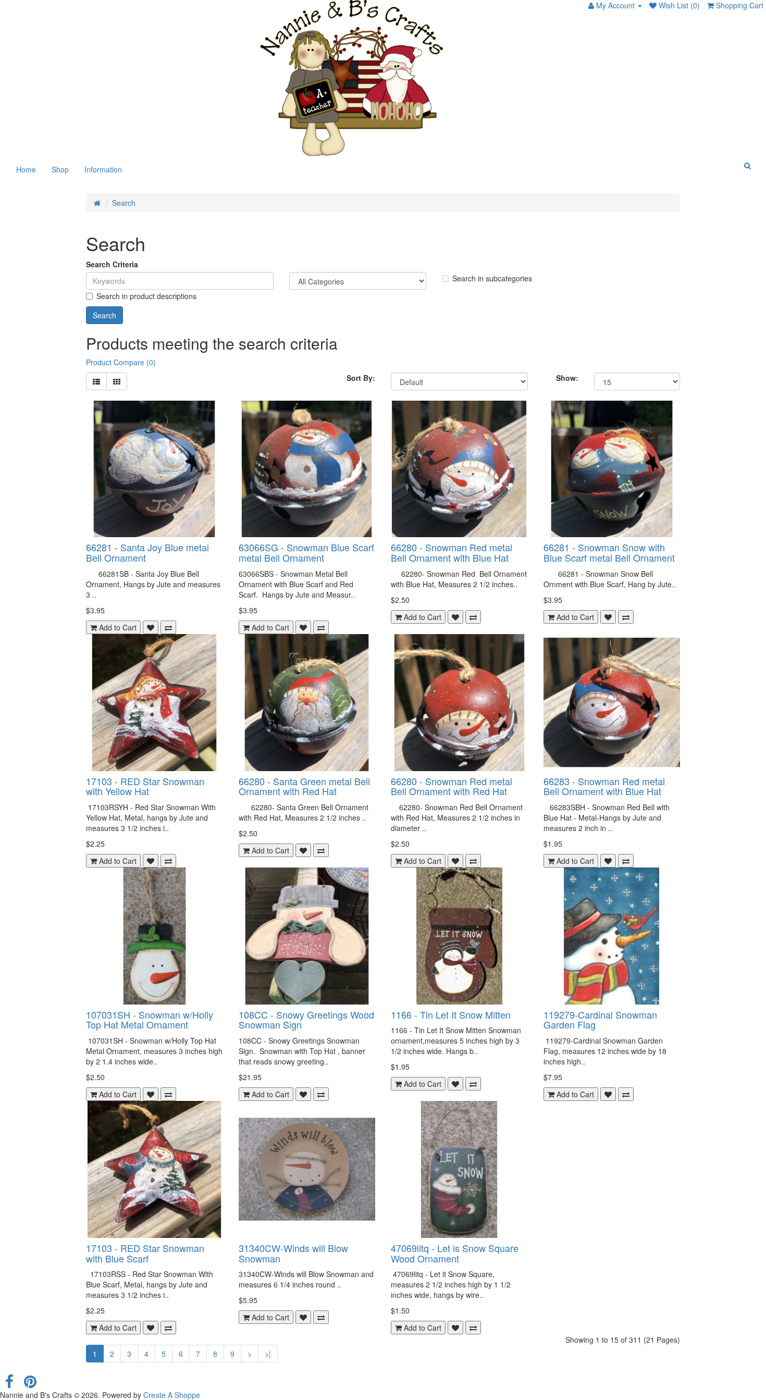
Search (123, 202)
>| (268, 1353)
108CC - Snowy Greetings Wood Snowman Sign (306, 1020)
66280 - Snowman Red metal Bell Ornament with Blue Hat (451, 552)
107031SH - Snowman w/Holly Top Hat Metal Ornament (149, 1020)
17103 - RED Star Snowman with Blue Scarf (145, 1253)
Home (26, 169)
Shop (60, 169)
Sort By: (361, 378)
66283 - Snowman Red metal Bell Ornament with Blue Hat (604, 786)
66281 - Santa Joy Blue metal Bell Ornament (147, 552)
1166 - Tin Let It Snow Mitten (451, 1014)
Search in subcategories (492, 278)
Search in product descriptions (146, 296)
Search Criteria (112, 264)
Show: (567, 378)
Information (103, 169)
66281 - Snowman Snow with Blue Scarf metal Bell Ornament (609, 552)
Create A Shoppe (171, 1395)
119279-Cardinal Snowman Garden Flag (600, 1020)
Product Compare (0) (121, 362)
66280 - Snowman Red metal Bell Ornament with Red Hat (451, 786)
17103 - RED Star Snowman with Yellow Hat (145, 786)
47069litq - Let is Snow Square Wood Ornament (454, 1253)
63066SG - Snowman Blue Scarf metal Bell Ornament (306, 552)
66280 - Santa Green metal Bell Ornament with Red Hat (304, 786)
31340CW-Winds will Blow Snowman (293, 1253)
